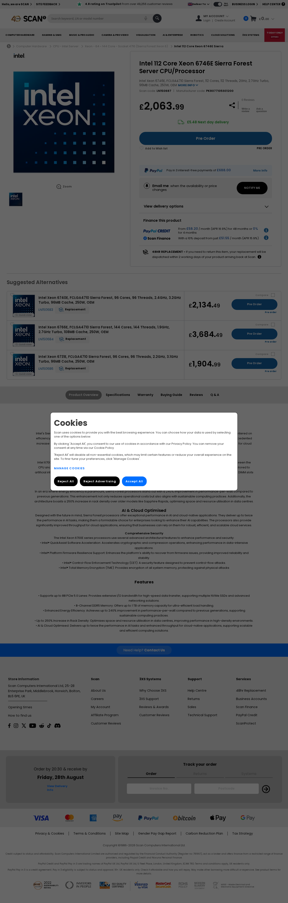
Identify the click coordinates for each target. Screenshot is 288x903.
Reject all (66, 481)
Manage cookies (69, 468)
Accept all (134, 481)
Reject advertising (99, 481)
